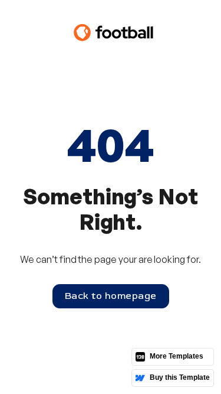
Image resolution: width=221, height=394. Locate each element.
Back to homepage (111, 296)
